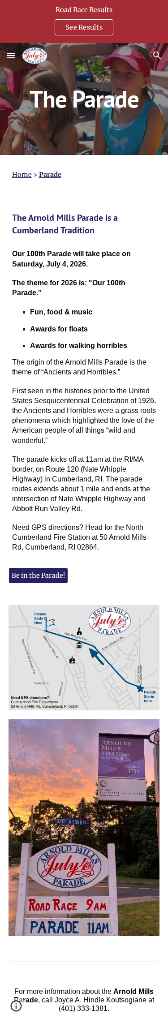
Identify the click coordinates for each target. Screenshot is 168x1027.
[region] (84, 21)
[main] (84, 98)
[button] (11, 55)
